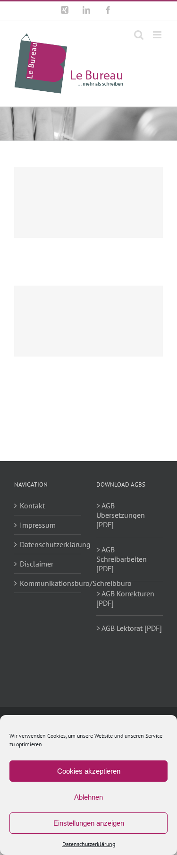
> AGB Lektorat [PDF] (129, 628)
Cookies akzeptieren (88, 771)
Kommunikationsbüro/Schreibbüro (48, 583)
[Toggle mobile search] (138, 35)
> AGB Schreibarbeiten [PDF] (121, 559)
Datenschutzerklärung (88, 843)
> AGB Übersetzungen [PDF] (120, 515)
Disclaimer (36, 563)
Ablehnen (88, 797)
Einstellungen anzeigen (88, 823)
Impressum (38, 525)
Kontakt (32, 505)
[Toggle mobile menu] (158, 35)
